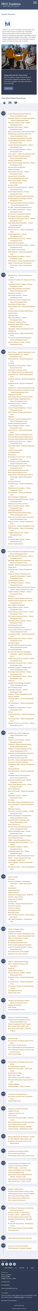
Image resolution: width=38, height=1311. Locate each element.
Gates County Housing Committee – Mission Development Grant (21, 164)
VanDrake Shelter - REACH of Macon (19, 1086)
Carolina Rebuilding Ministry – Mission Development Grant (20, 142)
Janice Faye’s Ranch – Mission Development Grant (21, 447)
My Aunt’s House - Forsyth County (18, 1212)
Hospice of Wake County (15, 1189)
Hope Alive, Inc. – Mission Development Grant (20, 431)
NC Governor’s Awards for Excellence (19, 214)
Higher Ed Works (13, 892)
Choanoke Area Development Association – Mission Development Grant (21, 754)
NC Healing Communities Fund (17, 943)
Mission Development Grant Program (19, 1024)
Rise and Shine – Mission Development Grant (20, 494)
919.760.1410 (5, 1282)
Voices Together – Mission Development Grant (20, 864)
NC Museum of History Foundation (18, 216)
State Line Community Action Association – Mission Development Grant (21, 518)
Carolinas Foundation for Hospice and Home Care (21, 281)
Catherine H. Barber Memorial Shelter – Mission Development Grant (20, 745)
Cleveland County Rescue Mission (18, 1151)
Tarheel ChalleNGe (13, 1084)
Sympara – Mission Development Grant (20, 694)
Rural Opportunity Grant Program (18, 951)
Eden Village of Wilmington (16, 605)
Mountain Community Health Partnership (21, 196)
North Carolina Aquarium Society (18, 470)
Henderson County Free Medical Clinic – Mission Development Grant (20, 420)
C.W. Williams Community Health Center (20, 372)
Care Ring (11, 363)
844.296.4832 (5, 1285)
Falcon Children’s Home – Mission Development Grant (18, 608)
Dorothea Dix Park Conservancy (18, 758)
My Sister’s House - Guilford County (19, 1215)
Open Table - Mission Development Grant (20, 802)
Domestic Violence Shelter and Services (20, 598)
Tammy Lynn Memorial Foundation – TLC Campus (20, 844)
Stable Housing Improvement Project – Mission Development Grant (20, 514)
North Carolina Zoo (14, 789)
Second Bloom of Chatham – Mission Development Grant (19, 258)
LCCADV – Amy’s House (15, 897)
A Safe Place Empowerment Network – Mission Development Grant (20, 115)
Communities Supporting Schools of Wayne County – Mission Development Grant (21, 588)
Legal (32, 1268)
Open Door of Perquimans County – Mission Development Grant (21, 220)
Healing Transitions (14, 169)
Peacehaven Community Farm (17, 322)
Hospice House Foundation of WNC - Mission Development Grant (19, 1021)
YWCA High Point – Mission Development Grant (21, 720)
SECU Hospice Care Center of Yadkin (19, 1077)
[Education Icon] (4, 105)
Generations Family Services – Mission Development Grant (19, 622)
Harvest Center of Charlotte (16, 167)
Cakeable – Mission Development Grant (20, 565)
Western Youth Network (15, 544)
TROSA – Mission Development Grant (19, 858)
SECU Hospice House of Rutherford (19, 1198)
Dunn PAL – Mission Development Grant (20, 760)
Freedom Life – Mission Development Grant (21, 934)
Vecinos (10, 712)
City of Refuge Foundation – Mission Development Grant (19, 584)
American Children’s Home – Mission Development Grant (19, 124)
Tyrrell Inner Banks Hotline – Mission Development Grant (19, 541)
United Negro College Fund (16, 860)
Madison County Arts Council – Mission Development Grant (20, 640)
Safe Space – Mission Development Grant (20, 329)
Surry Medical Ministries (15, 838)
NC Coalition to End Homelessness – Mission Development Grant (19, 463)
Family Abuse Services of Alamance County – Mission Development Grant (21, 391)
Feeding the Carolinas (14, 293)
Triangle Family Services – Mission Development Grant (18, 534)
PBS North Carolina (14, 227)
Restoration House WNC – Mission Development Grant (18, 326)
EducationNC (12, 888)
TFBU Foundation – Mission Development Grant (20, 529)
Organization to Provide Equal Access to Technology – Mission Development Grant (20, 477)
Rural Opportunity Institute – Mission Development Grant (19, 673)
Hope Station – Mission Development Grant (21, 936)
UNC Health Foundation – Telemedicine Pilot (20, 920)
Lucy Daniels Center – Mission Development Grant (21, 635)
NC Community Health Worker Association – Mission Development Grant (21, 204)
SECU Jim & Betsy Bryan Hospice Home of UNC (21, 1081)
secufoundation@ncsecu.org (9, 1288)
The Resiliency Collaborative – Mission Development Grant (19, 709)
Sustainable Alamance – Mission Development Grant (18, 691)
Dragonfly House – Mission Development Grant (20, 385)
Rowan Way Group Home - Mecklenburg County (20, 1225)
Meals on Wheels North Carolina (18, 938)
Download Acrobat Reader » (9, 1300)
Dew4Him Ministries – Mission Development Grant (21, 380)
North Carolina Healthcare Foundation (20, 945)
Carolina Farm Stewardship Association (20, 138)
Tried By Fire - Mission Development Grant (21, 856)
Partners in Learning (14, 906)
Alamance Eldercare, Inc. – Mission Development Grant (18, 356)
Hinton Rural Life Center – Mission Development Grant (18, 173)
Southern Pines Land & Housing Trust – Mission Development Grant (20, 828)
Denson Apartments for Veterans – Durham (21, 1137)
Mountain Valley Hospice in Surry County (20, 1191)
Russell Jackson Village (15, 1073)
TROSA (10, 537)
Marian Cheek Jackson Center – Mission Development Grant (20, 786)
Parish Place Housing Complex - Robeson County (20, 1119)
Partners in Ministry (14, 908)
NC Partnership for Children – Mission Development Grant (19, 467)
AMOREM (11, 738)
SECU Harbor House (14, 1075)
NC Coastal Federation (15, 650)
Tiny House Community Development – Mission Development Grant (20, 339)
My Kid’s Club (12, 901)
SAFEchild (11, 681)
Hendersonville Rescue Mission (17, 423)
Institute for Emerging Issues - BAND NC (20, 895)
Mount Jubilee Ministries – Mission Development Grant (18, 193)
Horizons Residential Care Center (18, 178)
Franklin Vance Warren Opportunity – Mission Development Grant (19, 301)
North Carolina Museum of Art (17, 472)
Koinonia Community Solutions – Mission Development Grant (20, 188)
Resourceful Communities (16, 243)
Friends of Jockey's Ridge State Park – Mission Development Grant (19, 400)
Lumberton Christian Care (16, 1113)
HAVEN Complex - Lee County (17, 1168)
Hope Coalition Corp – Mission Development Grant (21, 308)
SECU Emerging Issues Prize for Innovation (21, 1122)
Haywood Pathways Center (16, 627)
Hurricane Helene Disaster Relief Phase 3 (20, 311)
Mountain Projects (13, 643)
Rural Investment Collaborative (17, 497)
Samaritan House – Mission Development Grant (20, 334)
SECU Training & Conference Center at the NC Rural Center (21, 1051)
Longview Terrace (13, 1111)
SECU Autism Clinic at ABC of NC (18, 1026)
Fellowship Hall (12, 1038)
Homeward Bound (13, 769)
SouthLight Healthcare (15, 510)
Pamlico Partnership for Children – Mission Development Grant (21, 660)
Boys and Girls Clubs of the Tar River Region (21, 132)
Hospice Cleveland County (16, 1172)
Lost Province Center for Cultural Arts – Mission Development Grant (20, 631)
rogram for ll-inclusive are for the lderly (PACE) (19, 1142)
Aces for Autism (13, 877)
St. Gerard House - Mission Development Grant (20, 983)
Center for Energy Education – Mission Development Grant (20, 151)
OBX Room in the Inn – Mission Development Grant (17, 797)
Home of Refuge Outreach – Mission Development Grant (19, 427)
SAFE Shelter (12, 1007)
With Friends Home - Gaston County (19, 1181)
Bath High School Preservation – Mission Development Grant (20, 557)
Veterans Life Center (14, 993)
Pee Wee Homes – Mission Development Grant (20, 485)
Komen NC (11, 968)
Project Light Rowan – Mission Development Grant (17, 235)
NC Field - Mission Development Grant (20, 207)
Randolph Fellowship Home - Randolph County (20, 1220)
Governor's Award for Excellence (18, 1017)
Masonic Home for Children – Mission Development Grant (19, 974)
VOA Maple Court (13, 1230)
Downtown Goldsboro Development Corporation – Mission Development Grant (20, 884)
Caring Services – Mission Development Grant (20, 571)
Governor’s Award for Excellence (18, 762)
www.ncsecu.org (19, 1305)
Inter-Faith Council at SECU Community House (20, 1098)
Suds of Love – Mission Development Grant (21, 526)
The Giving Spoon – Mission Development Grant (21, 704)
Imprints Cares (12, 313)
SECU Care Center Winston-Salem (18, 1196)
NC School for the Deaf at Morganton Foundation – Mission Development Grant (20, 654)
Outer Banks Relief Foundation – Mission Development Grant (20, 224)
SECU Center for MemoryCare (17, 1045)
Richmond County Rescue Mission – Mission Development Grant (21, 246)
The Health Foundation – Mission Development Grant (18, 848)
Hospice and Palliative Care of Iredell (19, 1170)
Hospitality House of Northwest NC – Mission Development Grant (19, 777)
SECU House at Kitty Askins (16, 1200)
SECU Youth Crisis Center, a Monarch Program (19, 1030)
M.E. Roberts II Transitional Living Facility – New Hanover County (21, 1209)
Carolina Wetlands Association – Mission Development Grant (20, 146)
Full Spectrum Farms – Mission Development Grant (17, 405)
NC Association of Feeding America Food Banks (20, 1042)
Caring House (12, 567)
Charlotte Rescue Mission (16, 581)
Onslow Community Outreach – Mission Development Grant (20, 948)
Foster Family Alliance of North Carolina (20, 397)
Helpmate (11, 417)
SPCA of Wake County (15, 687)
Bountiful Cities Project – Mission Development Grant (18, 128)
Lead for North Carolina (15, 450)
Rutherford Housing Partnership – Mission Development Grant (21, 500)
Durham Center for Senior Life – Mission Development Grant (20, 602)
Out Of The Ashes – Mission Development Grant (21, 806)
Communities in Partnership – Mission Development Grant (19, 367)
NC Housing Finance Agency (16, 1066)
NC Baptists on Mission (15, 940)
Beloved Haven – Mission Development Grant (20, 277)
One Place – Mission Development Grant (20, 904)
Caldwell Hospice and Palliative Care (19, 1163)
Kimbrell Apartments (14, 1101)
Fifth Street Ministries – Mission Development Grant (18, 297)
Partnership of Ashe (14, 910)
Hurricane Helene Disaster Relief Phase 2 (20, 439)
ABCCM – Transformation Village (18, 962)
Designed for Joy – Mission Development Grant (20, 376)
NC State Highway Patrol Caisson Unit (20, 1139)
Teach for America (13, 696)
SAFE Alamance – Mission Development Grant (20, 253)
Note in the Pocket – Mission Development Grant (21, 792)
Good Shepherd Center (15, 625)
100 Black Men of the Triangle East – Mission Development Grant (19, 734)
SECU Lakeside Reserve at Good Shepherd (21, 1047)
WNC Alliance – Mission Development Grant (21, 261)
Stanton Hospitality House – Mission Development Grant (19, 832)
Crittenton (11, 596)
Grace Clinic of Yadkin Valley (16, 304)
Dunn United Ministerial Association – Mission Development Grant (19, 290)
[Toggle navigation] (35, 2)
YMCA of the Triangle (14, 1054)
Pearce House (12, 1115)
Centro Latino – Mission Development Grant (21, 154)
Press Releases (8, 1268)
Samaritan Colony (13, 912)
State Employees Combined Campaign (20, 836)
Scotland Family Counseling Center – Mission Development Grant (19, 821)
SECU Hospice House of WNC (17, 1124)
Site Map (21, 1268)
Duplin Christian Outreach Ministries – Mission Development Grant (20, 157)
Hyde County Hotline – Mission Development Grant (17, 182)
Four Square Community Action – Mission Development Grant (21, 617)
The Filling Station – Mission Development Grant (21, 700)
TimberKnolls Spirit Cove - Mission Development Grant (18, 852)
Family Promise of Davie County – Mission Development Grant (21, 613)
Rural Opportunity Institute (16, 250)
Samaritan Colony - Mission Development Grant (21, 978)
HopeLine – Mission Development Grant (20, 435)
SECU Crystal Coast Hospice (16, 1153)
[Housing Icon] (9, 105)
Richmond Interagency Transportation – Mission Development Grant (20, 669)
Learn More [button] (8, 88)
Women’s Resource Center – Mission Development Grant (19, 343)
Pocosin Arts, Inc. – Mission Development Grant (20, 231)
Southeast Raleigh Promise (16, 1009)
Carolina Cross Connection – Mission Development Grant (19, 741)
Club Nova (11, 879)
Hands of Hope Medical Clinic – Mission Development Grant (20, 409)
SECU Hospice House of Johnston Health (20, 1228)
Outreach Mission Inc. (14, 481)
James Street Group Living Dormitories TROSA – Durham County (20, 1176)
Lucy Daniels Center (14, 452)
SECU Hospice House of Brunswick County (21, 1156)
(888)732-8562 (19, 1297)
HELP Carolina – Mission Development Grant (20, 413)
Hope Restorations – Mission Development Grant (21, 772)
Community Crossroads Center (17, 370)
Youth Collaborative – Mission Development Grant (21, 715)
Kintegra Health (13, 185)
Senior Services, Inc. (14, 824)
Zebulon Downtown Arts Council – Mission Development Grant (21, 724)
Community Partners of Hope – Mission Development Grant (20, 285)
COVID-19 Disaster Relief (16, 929)
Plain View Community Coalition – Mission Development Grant (21, 812)
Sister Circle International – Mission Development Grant (19, 507)
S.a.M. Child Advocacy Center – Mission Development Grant (20, 678)
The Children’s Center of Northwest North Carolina (21, 987)
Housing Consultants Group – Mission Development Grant (19, 781)
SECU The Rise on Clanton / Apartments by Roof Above (21, 916)
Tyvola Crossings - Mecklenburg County (20, 1129)
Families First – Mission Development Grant (21, 388)
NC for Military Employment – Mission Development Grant (19, 211)
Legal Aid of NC (13, 315)
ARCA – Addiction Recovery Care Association (18, 965)
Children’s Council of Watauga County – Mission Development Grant (20, 750)
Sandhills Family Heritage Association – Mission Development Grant (20, 684)
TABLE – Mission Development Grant (19, 840)
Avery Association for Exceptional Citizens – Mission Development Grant (21, 553)
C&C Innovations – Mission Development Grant (20, 360)
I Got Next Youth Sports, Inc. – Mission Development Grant (20, 442)
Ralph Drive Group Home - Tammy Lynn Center (20, 1070)
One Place (11, 800)
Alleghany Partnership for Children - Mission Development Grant (19, 1002)
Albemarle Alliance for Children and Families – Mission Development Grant (21, 119)
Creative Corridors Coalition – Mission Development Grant (19, 593)
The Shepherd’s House (15, 991)
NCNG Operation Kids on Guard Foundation (21, 1193)
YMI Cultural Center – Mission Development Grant (21, 868)
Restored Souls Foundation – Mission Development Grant (19, 489)
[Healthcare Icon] (15, 105)
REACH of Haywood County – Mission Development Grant (19, 240)
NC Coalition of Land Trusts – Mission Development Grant (19, 458)
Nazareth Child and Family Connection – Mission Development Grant (20, 646)
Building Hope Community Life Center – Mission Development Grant (20, 135)
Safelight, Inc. (12, 331)
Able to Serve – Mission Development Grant (21, 352)
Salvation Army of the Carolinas (18, 504)
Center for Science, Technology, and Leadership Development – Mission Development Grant (19, 576)
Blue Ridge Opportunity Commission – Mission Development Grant (20, 562)
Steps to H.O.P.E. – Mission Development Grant (20, 523)
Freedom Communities (15, 160)
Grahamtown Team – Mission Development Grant (21, 766)
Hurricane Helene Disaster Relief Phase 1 (20, 437)
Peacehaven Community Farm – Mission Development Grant (20, 664)
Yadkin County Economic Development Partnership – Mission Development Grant (20, 265)
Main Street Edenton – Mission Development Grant (17, 319)
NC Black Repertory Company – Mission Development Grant (20, 200)
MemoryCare (12, 455)
